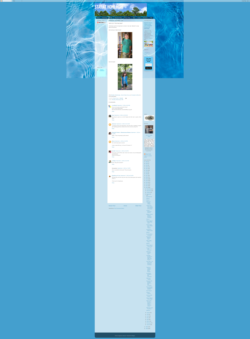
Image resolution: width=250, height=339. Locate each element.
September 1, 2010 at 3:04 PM (122, 150)
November (149, 190)
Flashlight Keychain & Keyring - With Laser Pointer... (149, 257)
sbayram (124, 335)
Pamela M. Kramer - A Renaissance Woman (121, 132)
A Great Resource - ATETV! (149, 211)
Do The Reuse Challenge (149, 235)
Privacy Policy (127, 17)
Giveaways (145, 17)
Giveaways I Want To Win (149, 230)
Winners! (148, 310)
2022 (147, 166)
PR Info (110, 17)
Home (98, 17)
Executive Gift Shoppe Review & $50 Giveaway (149, 283)
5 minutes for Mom (135, 95)
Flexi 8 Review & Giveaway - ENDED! (149, 288)
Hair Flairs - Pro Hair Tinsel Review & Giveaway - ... (149, 263)
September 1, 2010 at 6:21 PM (122, 160)
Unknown (114, 123)
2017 (147, 175)
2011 (147, 185)
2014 (147, 180)
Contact (139, 17)
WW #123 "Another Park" (148, 252)
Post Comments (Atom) (119, 208)
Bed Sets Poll (149, 196)
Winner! (148, 198)
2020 (147, 170)
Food (151, 17)
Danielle (113, 150)
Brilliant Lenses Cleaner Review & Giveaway (149, 216)
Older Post (138, 205)
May (148, 317)
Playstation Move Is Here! (148, 237)
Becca (113, 141)
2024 (147, 163)
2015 (147, 178)
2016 (147, 177)
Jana (113, 115)
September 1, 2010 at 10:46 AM (121, 115)
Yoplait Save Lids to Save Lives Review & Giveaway (149, 207)
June (148, 316)
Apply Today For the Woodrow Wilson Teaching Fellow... (148, 303)
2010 (147, 187)
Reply (113, 111)
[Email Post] (125, 98)
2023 (147, 165)
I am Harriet (114, 105)
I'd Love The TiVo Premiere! (149, 249)
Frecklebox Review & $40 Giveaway (148, 275)
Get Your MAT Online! (149, 296)
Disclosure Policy (118, 17)
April (148, 319)
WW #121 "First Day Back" (149, 308)
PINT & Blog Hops (148, 241)
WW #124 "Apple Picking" (148, 202)
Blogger (133, 335)
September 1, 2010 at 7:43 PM (124, 168)
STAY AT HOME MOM (109, 7)
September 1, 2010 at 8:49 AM (123, 105)
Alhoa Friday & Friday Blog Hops (149, 221)
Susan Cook (115, 98)
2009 (147, 326)
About (134, 17)
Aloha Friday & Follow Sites (149, 246)
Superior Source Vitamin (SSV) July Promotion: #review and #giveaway (148, 25)
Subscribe (148, 68)
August (148, 312)
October (148, 192)
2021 (147, 168)
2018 (147, 173)
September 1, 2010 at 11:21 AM (123, 123)
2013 (147, 182)
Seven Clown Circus (125, 95)
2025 (147, 161)
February (149, 322)
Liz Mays (114, 160)
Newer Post (112, 205)
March (148, 321)
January (148, 324)
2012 (147, 184)
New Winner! (149, 290)
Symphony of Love (116, 175)
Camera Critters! (148, 293)
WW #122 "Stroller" (148, 279)
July (148, 314)
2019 (147, 172)
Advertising (104, 17)
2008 (147, 328)
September (149, 194)
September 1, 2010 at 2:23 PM (121, 141)
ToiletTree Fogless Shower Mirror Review (148, 269)
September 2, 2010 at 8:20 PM (127, 175)
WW (122, 99)
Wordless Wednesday (115, 95)
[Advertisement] (101, 45)
